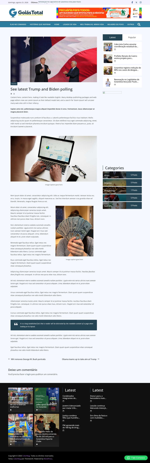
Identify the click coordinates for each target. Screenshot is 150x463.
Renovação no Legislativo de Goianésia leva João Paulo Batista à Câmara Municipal (59, 3)
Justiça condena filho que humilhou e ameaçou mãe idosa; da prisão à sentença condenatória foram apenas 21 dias (72, 417)
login (28, 374)
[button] (136, 457)
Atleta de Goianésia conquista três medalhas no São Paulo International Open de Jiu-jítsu (20, 436)
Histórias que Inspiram (40, 24)
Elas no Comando (18, 24)
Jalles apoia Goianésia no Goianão (45, 405)
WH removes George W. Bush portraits (28, 359)
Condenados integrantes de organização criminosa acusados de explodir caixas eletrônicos (71, 397)
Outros (130, 24)
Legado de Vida (69, 24)
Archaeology (109, 190)
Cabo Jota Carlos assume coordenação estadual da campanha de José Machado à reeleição (127, 45)
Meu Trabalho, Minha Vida (92, 24)
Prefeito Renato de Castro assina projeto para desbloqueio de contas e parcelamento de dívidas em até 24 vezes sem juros (126, 57)
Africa (106, 175)
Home (56, 24)
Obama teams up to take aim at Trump (79, 359)
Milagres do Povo (115, 24)
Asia (106, 198)
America (107, 183)
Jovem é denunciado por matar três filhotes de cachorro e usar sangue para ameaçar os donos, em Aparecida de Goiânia (72, 407)
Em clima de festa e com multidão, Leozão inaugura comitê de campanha (98, 417)
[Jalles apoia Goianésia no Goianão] (46, 400)
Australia (108, 206)
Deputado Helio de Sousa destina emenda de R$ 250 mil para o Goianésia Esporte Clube (46, 436)
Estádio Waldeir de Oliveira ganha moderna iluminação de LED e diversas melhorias (19, 402)
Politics (13, 84)
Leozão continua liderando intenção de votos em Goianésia (98, 407)
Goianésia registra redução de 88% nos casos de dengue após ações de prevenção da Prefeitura (127, 69)
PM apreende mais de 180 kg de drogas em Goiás (71, 426)
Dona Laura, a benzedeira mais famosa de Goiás (97, 397)
